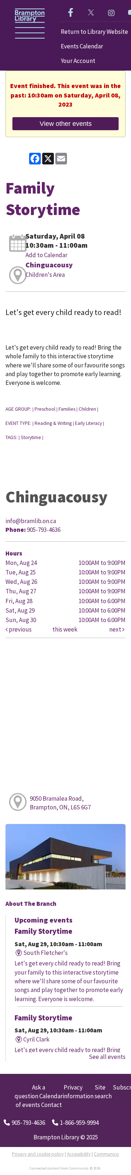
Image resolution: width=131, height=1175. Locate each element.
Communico (106, 1154)
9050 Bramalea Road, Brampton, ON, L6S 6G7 (60, 802)
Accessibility (79, 1154)
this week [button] (65, 629)
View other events (66, 123)
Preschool (45, 409)
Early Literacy (88, 423)
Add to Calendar (46, 255)
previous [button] (20, 629)
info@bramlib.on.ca (30, 521)
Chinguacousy (49, 264)
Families (67, 409)
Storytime (31, 437)
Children (87, 409)
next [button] (115, 629)
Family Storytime (43, 931)
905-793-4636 (28, 1123)
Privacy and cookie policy (38, 1154)
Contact (51, 1105)
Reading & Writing (53, 423)
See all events (107, 1057)
